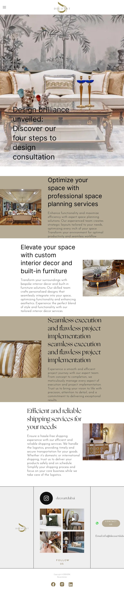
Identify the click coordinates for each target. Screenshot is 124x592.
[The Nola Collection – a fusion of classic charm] (50, 519)
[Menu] (4, 7)
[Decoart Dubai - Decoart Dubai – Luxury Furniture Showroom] (62, 7)
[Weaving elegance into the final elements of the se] (50, 542)
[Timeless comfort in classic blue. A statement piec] (73, 542)
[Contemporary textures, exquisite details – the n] (73, 519)
